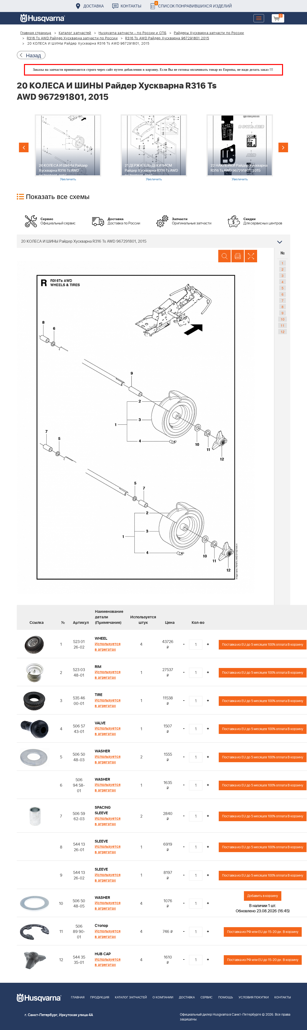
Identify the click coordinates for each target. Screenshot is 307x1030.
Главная (77, 997)
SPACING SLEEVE (103, 810)
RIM (98, 667)
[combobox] (153, 241)
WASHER (102, 751)
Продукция (99, 997)
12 (282, 331)
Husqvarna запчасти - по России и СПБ (132, 33)
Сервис (207, 997)
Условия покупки (254, 997)
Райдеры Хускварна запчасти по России (209, 33)
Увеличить (68, 178)
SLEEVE (101, 841)
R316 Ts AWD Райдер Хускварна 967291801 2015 (167, 38)
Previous (24, 147)
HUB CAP (103, 954)
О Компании (163, 997)
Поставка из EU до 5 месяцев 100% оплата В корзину (262, 644)
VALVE (100, 723)
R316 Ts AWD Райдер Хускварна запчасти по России (72, 38)
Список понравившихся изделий (193, 4)
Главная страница (35, 33)
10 (282, 319)
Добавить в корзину (262, 895)
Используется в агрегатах (107, 646)
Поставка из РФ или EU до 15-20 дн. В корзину (262, 931)
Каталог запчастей (75, 33)
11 (282, 325)
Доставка (93, 6)
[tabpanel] (68, 147)
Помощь (225, 997)
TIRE (98, 695)
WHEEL (101, 638)
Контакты (131, 6)
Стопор (101, 926)
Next (283, 147)
